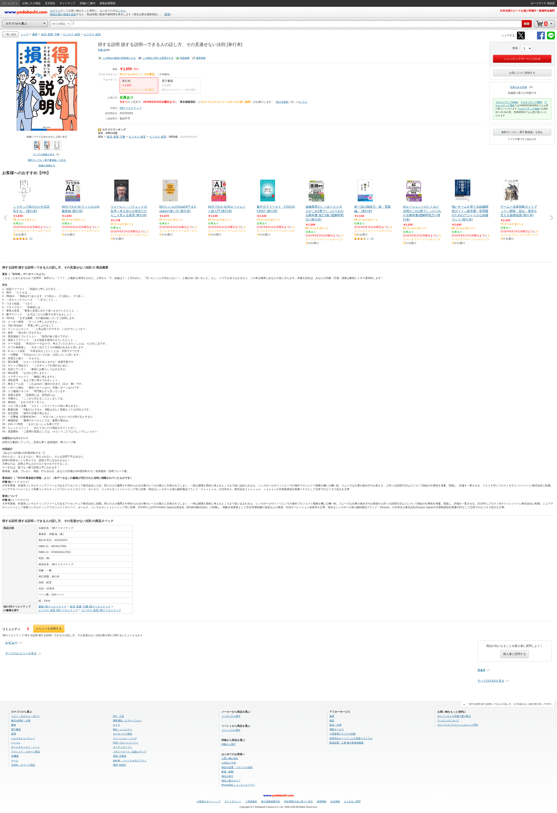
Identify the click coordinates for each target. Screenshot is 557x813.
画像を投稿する (47, 165)
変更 (167, 14)
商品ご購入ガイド (231, 780)
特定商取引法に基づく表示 (298, 801)
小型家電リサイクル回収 (342, 733)
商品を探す (227, 776)
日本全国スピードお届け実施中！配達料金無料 (527, 10)
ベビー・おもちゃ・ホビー (25, 716)
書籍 (100, 133)
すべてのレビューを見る (21, 653)
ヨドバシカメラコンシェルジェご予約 (457, 725)
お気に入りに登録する (522, 72)
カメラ (116, 725)
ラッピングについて (448, 720)
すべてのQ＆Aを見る (491, 680)
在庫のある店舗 (518, 87)
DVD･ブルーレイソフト (125, 742)
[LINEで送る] (551, 38)
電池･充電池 (119, 756)
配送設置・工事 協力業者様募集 (346, 742)
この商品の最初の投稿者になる (119, 58)
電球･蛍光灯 (119, 765)
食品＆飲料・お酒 (20, 720)
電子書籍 (16, 729)
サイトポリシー (233, 801)
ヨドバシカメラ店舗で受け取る (454, 716)
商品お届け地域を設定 (63, 14)
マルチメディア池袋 (528, 108)
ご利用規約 (251, 801)
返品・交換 (335, 725)
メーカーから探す (231, 716)
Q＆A (481, 670)
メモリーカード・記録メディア (129, 751)
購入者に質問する (514, 654)
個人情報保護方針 (270, 801)
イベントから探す (231, 730)
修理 (331, 716)
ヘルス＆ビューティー (23, 738)
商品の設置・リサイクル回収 (237, 767)
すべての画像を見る (44, 154)
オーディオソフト (122, 747)
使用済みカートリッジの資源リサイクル (350, 738)
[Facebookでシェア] (541, 38)
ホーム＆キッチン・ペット (25, 747)
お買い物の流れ (229, 758)
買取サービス (336, 729)
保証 (331, 720)
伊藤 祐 (102, 50)
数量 (515, 48)
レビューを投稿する (49, 628)
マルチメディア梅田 (531, 102)
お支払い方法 (228, 762)
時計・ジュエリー (122, 729)
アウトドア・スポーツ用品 (25, 751)
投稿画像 (185, 58)
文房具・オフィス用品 (23, 765)
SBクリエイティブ (130, 108)
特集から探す (228, 744)
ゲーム (14, 760)
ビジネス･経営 (137, 136)
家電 (13, 733)
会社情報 (335, 801)
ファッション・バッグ (125, 738)
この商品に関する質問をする (157, 58)
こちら (122, 10)
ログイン (55, 10)
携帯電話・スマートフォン (127, 720)
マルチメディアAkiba (506, 102)
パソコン (16, 742)
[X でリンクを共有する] (521, 38)
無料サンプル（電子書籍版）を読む (522, 132)
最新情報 (201, 58)
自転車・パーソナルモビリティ (129, 760)
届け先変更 (282, 102)
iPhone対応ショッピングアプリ (238, 785)
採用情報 (321, 801)
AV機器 (15, 756)
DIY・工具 (118, 716)
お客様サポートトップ (209, 801)
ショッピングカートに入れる (522, 58)
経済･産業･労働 (116, 136)
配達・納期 (227, 771)
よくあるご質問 (352, 801)
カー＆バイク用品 (122, 733)
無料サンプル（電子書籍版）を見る (47, 160)
